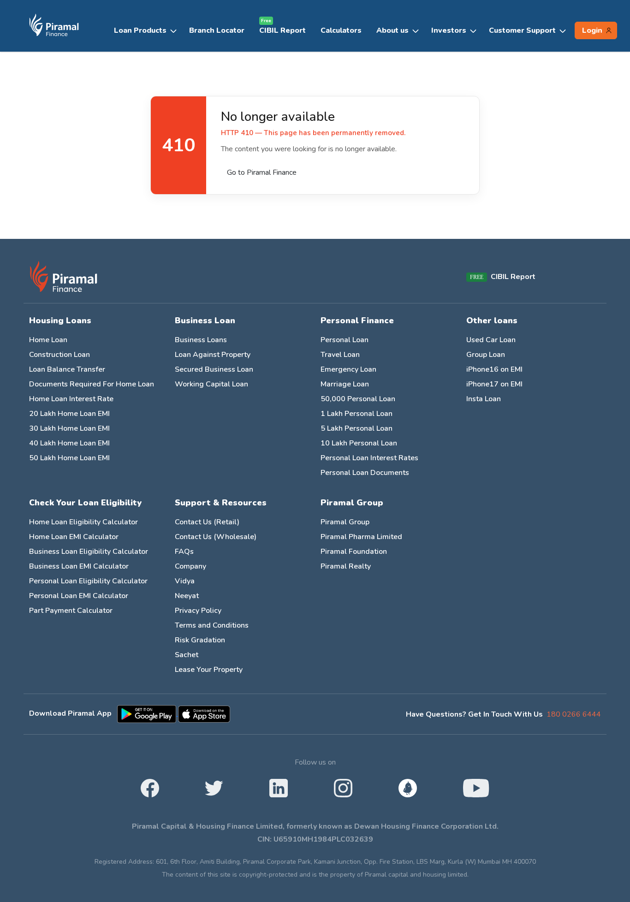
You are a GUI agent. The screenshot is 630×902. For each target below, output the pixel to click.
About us (392, 30)
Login (592, 30)
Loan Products (140, 30)
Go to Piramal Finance (262, 172)
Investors (448, 30)
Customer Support (522, 30)
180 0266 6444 (574, 714)
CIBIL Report (282, 28)
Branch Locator (216, 30)
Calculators (341, 30)
